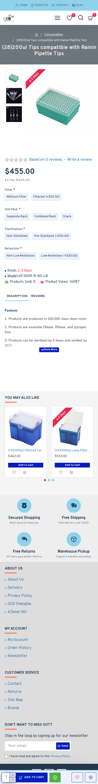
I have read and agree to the (40, 756)
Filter (8, 190)
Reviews (38, 296)
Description (17, 296)
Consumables (53, 35)
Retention (12, 249)
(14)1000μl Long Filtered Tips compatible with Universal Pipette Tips (73, 450)
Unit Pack (11, 209)
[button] (45, 480)
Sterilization (13, 229)
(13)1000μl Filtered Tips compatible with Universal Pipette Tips (26, 450)
